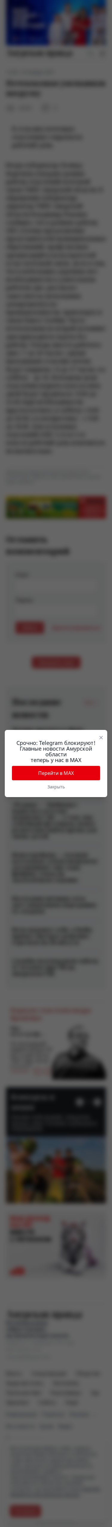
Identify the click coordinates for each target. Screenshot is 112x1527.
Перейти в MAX (56, 773)
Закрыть (56, 787)
